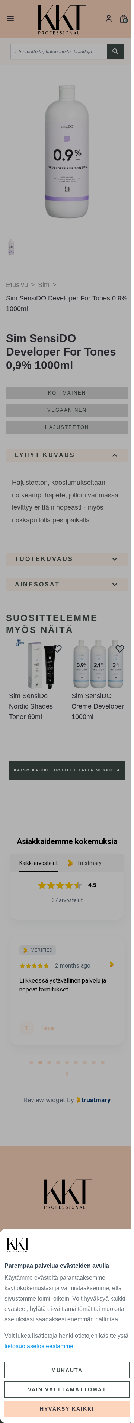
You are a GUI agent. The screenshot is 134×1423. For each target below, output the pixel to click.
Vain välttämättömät (67, 1389)
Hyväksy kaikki (67, 1409)
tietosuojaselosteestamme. (39, 1346)
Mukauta (67, 1370)
